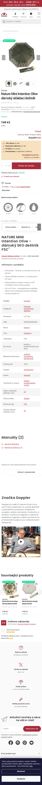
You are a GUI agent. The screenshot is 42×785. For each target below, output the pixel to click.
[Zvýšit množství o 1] (9, 166)
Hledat (4, 21)
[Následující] (38, 57)
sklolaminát (28, 359)
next (40, 592)
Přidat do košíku (26, 166)
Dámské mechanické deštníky (28, 309)
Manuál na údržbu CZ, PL (14, 447)
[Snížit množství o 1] (2, 166)
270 (25, 404)
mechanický (28, 370)
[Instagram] (18, 742)
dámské (27, 375)
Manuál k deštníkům (12, 444)
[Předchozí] (3, 57)
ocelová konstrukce (28, 355)
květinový (28, 333)
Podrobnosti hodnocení (31, 112)
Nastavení (21, 771)
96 (25, 411)
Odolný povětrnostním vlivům (30, 383)
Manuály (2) (26, 227)
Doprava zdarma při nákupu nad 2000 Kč (21, 9)
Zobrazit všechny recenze (27, 624)
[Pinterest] (25, 743)
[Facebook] (11, 742)
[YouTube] (31, 743)
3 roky (12, 187)
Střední (27, 399)
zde (31, 766)
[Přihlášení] (15, 14)
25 (25, 392)
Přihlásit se (32, 729)
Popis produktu (10, 227)
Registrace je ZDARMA (30, 156)
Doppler (4, 90)
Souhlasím (21, 779)
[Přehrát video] (21, 542)
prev (1, 592)
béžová (27, 328)
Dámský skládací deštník (11, 256)
